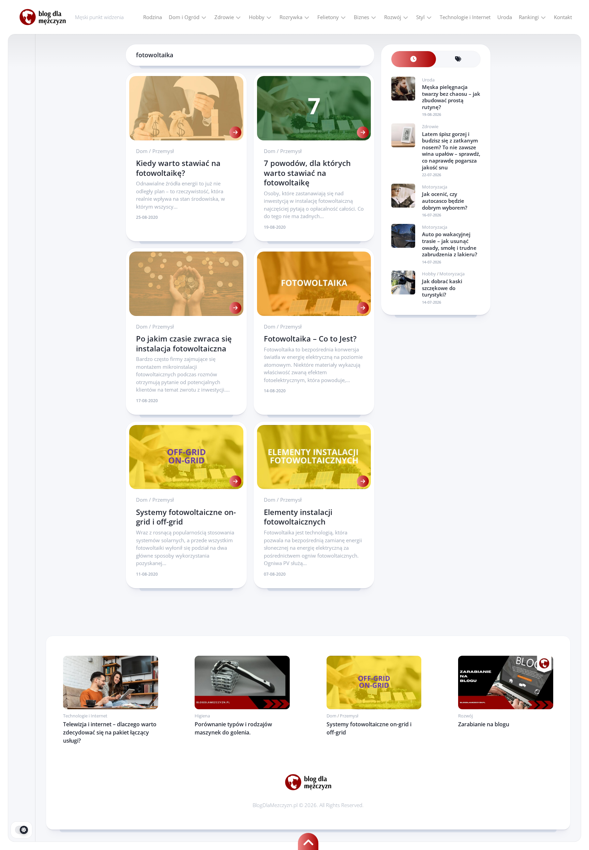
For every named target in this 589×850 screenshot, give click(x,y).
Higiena (202, 716)
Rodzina (152, 17)
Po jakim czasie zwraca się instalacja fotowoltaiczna (184, 343)
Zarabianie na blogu (483, 724)
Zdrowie (224, 17)
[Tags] (458, 59)
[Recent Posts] (413, 59)
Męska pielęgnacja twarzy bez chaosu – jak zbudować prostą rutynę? (451, 97)
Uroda (504, 17)
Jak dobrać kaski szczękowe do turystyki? (442, 288)
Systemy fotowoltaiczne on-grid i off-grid (186, 517)
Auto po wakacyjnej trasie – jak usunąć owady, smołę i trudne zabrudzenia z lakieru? (449, 244)
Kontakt (563, 17)
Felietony (328, 17)
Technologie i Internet (465, 17)
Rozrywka (291, 17)
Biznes (361, 17)
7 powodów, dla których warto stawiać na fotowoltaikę (307, 172)
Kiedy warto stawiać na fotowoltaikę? (178, 168)
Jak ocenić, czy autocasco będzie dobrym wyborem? (444, 201)
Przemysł (163, 151)
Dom (142, 151)
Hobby (257, 17)
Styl (420, 17)
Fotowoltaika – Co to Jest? (310, 338)
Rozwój (392, 17)
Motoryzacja (434, 187)
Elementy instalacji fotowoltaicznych (298, 517)
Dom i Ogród (184, 17)
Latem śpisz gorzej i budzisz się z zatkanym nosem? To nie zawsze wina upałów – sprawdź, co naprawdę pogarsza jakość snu (451, 151)
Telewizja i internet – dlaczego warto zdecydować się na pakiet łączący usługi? (109, 732)
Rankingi (529, 17)
